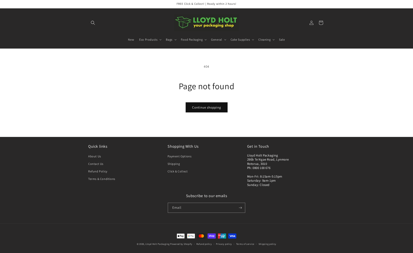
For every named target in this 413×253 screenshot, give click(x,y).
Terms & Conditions (101, 179)
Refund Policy (97, 171)
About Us (94, 156)
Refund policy (204, 243)
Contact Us (95, 164)
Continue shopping (206, 107)
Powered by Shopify (181, 243)
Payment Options (179, 156)
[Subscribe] (240, 208)
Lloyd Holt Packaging (157, 243)
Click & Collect (178, 171)
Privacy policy (224, 243)
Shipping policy (267, 243)
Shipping (174, 164)
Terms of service (245, 243)
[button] (93, 23)
